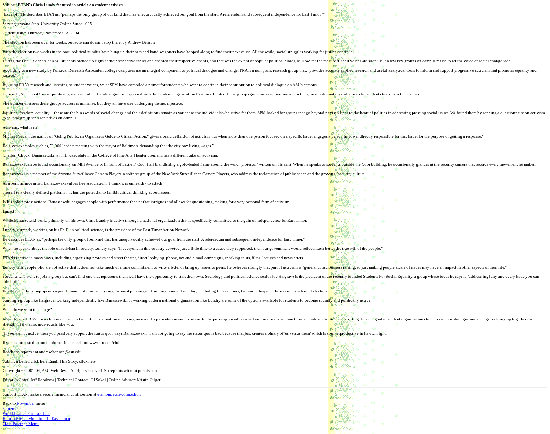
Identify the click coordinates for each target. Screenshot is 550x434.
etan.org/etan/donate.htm (119, 394)
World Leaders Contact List (26, 413)
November (26, 403)
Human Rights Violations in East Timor (36, 418)
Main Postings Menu (21, 423)
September (12, 408)
